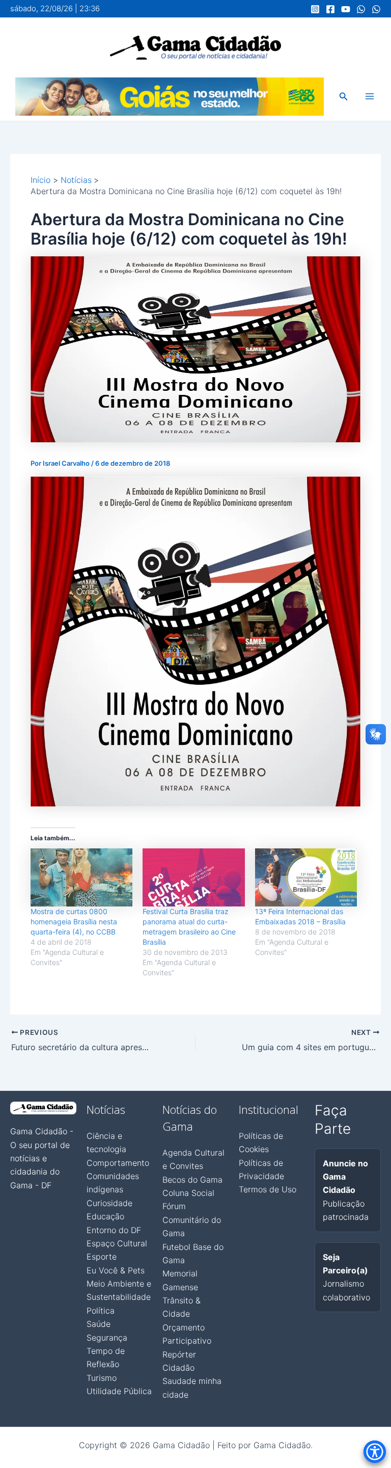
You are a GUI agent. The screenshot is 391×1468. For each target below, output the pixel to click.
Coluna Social (188, 1193)
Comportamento (118, 1163)
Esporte (102, 1256)
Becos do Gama (192, 1180)
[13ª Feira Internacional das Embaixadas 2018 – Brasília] (306, 877)
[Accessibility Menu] (375, 1451)
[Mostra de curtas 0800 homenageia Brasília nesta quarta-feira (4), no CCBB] (81, 877)
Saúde (98, 1324)
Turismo (102, 1378)
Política (101, 1310)
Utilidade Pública (119, 1391)
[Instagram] (315, 9)
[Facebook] (330, 9)
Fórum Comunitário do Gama (191, 1219)
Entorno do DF (114, 1230)
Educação (105, 1216)
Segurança (107, 1337)
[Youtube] (345, 9)
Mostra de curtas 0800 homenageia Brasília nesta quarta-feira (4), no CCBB (74, 921)
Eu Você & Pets (116, 1270)
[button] (343, 96)
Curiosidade (109, 1203)
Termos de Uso (267, 1189)
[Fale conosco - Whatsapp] (376, 9)
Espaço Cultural (117, 1243)
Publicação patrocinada (346, 1190)
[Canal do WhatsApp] (361, 9)
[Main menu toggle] (369, 96)
